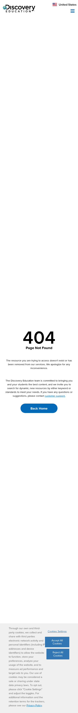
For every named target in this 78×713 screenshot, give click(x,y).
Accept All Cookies (57, 642)
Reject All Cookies (58, 654)
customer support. (55, 395)
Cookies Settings (57, 631)
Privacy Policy (34, 705)
